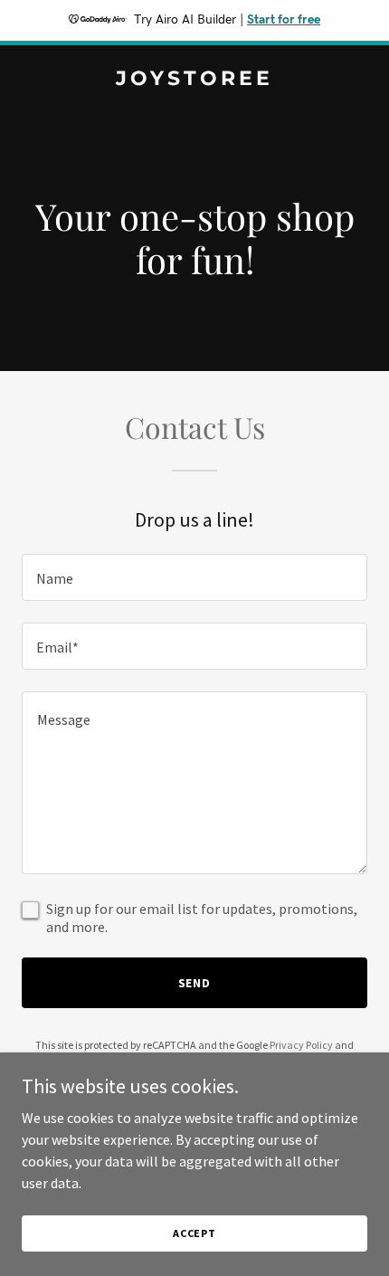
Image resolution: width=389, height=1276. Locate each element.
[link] (194, 80)
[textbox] (194, 577)
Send (195, 983)
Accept (194, 1233)
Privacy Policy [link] (301, 1045)
